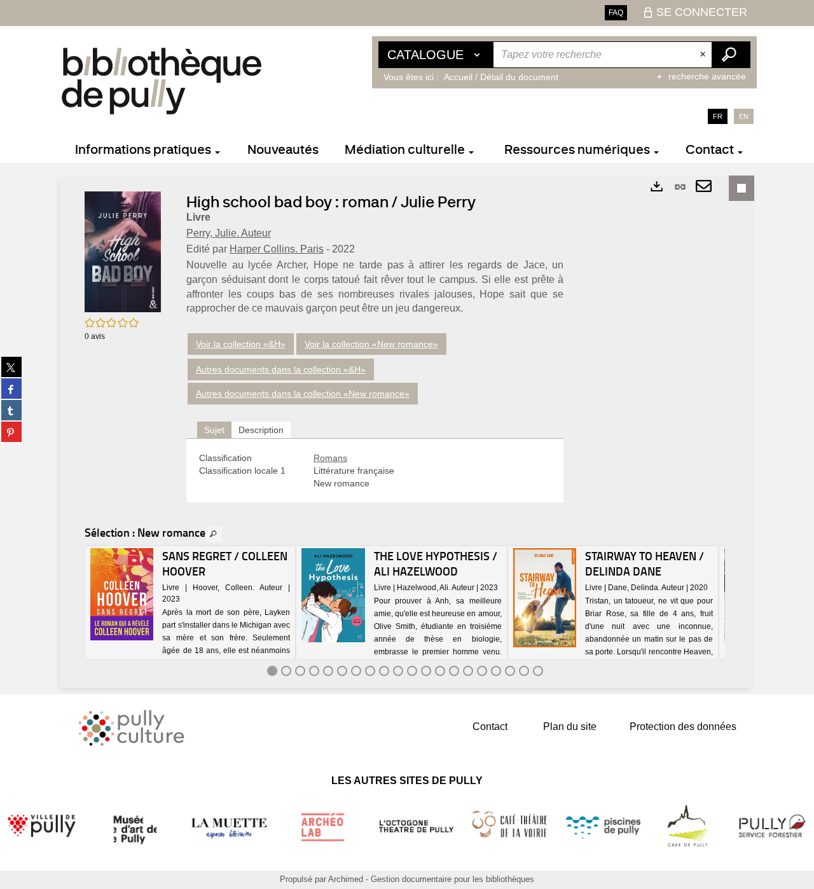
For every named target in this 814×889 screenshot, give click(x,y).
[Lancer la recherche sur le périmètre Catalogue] (731, 54)
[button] (123, 251)
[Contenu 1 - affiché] (272, 671)
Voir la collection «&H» (241, 344)
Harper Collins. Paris (277, 249)
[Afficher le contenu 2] (286, 671)
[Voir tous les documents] (213, 534)
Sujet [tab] (214, 430)
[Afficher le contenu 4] (314, 671)
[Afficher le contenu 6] (342, 671)
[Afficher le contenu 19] (524, 671)
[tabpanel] (375, 470)
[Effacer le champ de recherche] (704, 54)
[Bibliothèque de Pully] (161, 80)
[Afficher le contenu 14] (454, 671)
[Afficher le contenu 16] (482, 671)
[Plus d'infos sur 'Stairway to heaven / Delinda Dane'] (545, 597)
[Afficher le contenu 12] (426, 671)
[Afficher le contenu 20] (538, 671)
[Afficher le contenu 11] (412, 671)
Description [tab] (261, 430)
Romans (330, 458)
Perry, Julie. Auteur (228, 233)
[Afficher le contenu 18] (510, 671)
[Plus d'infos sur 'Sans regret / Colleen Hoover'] (122, 594)
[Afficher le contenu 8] (370, 671)
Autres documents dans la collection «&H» (281, 369)
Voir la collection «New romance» (371, 344)
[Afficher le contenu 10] (398, 671)
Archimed (345, 879)
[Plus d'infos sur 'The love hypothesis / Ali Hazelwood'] (333, 595)
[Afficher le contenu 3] (300, 671)
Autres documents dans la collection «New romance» (303, 394)
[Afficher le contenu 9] (384, 671)
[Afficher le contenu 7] (356, 671)
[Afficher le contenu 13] (440, 671)
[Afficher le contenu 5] (328, 671)
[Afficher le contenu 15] (468, 671)
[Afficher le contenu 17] (496, 671)
